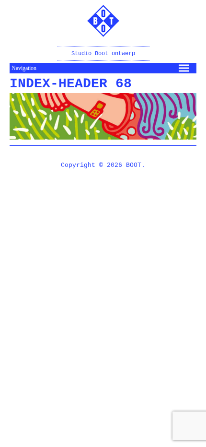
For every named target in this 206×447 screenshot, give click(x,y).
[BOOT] (103, 30)
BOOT (133, 165)
